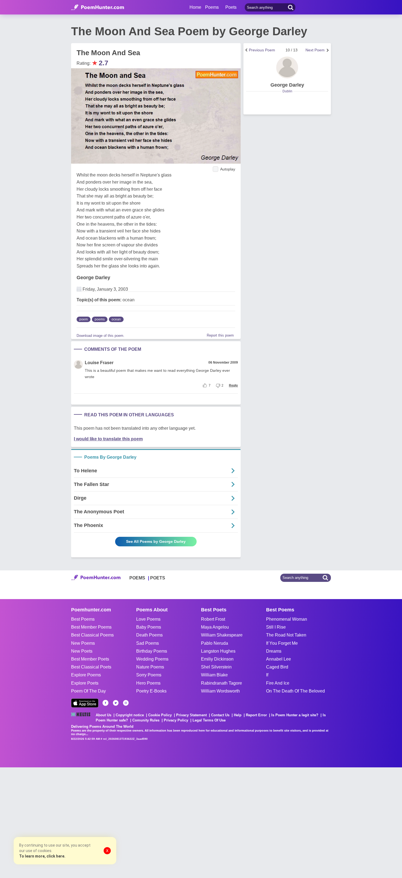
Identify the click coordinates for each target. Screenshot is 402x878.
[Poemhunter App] (84, 703)
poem (83, 319)
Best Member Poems (91, 627)
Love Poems (148, 619)
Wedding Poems (152, 659)
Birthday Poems (151, 651)
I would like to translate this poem (108, 439)
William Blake (214, 675)
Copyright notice (130, 715)
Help (237, 715)
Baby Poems (148, 627)
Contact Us (220, 715)
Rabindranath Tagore (221, 683)
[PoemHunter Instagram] (126, 703)
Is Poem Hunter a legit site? (294, 715)
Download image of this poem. (100, 336)
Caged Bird (277, 667)
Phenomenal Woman (286, 619)
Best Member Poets (90, 659)
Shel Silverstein (216, 667)
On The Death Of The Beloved (295, 691)
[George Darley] (287, 67)
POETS (157, 578)
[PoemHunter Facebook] (106, 703)
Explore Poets (84, 683)
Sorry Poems (148, 675)
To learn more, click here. (42, 856)
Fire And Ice (277, 683)
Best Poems (83, 619)
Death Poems (149, 635)
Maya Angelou (215, 627)
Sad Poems (147, 643)
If (267, 675)
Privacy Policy (176, 720)
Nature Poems (150, 667)
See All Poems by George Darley (156, 541)
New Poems (83, 643)
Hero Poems (148, 683)
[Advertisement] (82, 822)
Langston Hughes (218, 651)
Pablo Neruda (214, 643)
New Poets (81, 651)
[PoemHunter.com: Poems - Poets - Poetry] (97, 7)
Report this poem (220, 335)
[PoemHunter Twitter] (116, 703)
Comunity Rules (145, 720)
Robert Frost (213, 619)
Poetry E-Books (151, 691)
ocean (116, 319)
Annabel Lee (278, 659)
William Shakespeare (222, 635)
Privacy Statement (191, 715)
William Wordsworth (220, 691)
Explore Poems (86, 675)
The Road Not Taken (286, 635)
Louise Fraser (99, 362)
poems (100, 319)
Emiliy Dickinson (217, 659)
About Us (103, 715)
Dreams (273, 651)
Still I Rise (276, 627)
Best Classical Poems (92, 635)
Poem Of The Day (88, 691)
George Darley (93, 277)
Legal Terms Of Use (209, 720)
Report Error (256, 715)
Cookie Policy (160, 715)
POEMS (137, 578)
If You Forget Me (282, 643)
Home (195, 7)
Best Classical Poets (91, 667)
